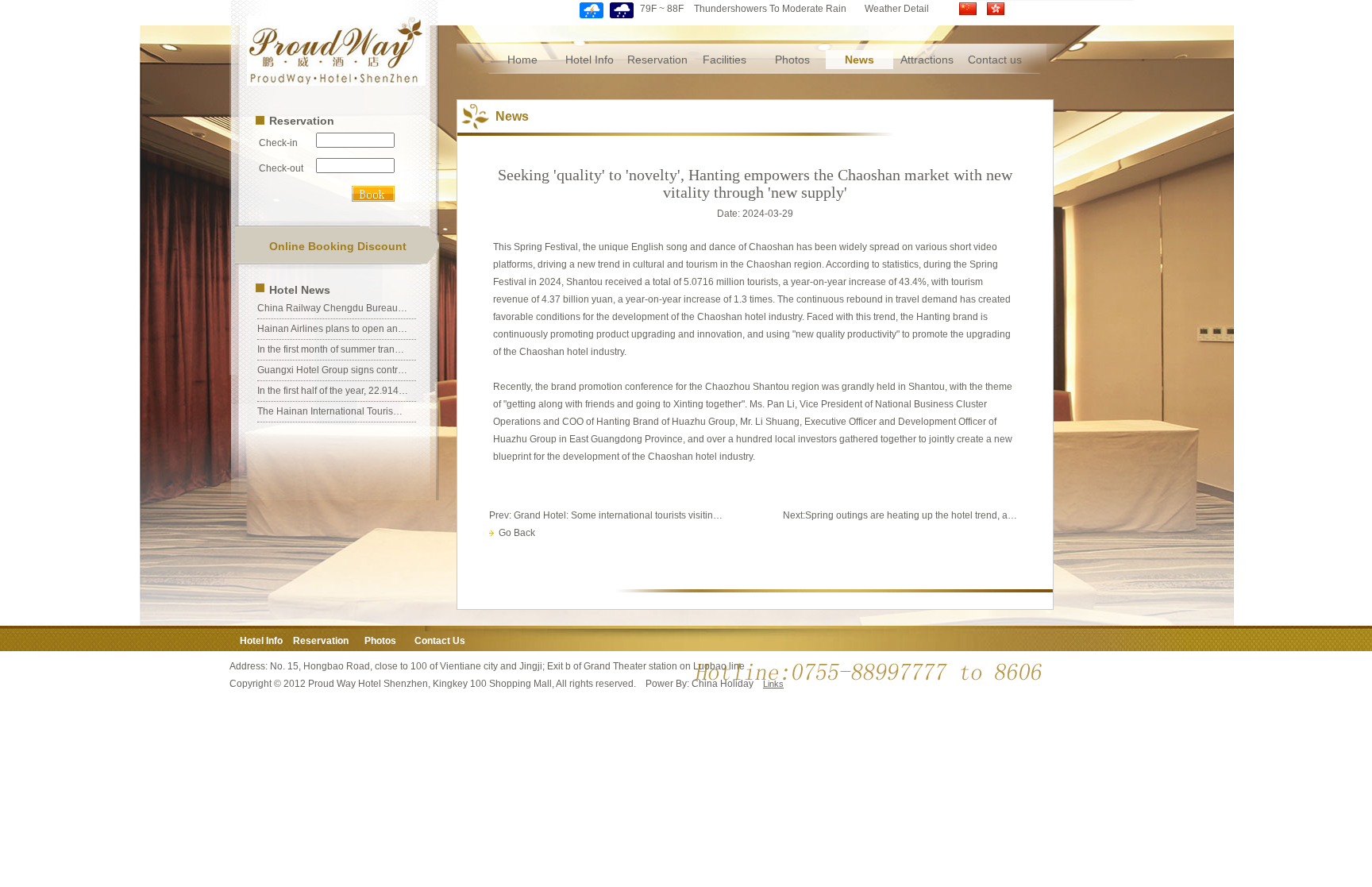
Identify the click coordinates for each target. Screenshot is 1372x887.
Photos (792, 59)
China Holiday (722, 683)
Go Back (514, 532)
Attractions (927, 59)
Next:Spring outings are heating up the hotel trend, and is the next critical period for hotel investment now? (902, 515)
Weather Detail (897, 8)
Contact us (995, 59)
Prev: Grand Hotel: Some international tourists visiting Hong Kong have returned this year (608, 515)
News (859, 59)
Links (773, 683)
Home (522, 59)
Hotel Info (589, 59)
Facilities (724, 59)
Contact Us (439, 640)
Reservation (657, 59)
